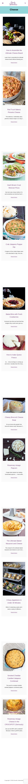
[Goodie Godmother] (14, 3)
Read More (14, 63)
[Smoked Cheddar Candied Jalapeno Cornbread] (14, 657)
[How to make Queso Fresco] (14, 342)
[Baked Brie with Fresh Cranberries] (14, 298)
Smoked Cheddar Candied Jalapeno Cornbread (14, 678)
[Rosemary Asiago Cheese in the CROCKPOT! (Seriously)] (14, 706)
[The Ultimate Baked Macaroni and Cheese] (14, 522)
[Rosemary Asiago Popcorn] (14, 449)
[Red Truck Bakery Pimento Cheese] (14, 88)
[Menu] (2, 3)
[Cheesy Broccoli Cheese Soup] (14, 405)
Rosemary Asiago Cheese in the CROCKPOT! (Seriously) (14, 721)
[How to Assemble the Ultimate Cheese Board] (14, 31)
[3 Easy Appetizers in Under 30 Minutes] (14, 579)
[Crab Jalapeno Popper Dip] (14, 223)
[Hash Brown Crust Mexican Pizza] (14, 167)
